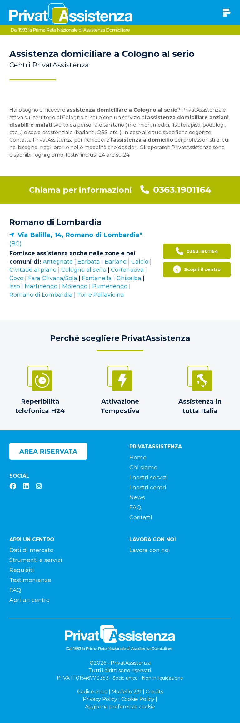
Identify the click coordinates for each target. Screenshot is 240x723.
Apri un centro (29, 600)
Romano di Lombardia (55, 222)
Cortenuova (127, 269)
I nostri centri (147, 487)
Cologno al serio (83, 269)
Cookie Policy (137, 699)
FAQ (135, 507)
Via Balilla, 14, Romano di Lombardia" (80, 235)
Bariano (116, 261)
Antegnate (58, 261)
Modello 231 (127, 692)
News (137, 497)
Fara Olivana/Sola (52, 278)
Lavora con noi (149, 550)
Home (138, 457)
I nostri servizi (148, 477)
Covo (16, 278)
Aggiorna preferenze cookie (120, 707)
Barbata (89, 261)
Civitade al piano (33, 269)
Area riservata (48, 451)
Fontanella (97, 278)
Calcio (139, 261)
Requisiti (21, 570)
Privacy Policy (100, 699)
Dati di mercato (31, 550)
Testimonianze (30, 580)
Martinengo (41, 286)
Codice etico (92, 692)
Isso (14, 286)
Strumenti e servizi (35, 560)
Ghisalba (129, 278)
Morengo (75, 286)
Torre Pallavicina (100, 294)
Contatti (140, 517)
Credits (154, 692)
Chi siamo (143, 467)
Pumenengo (110, 286)
